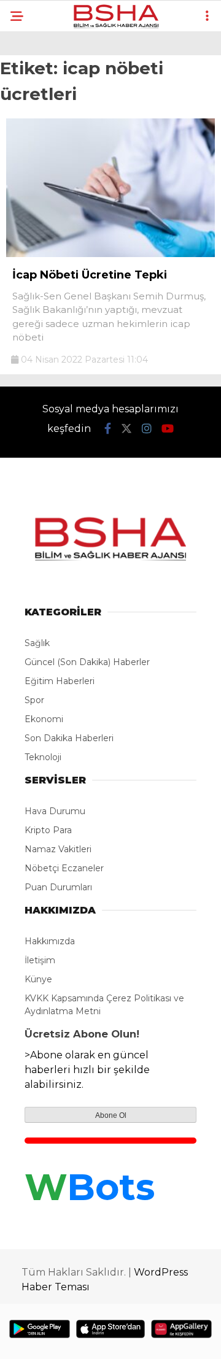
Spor (34, 700)
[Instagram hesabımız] (147, 429)
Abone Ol (110, 1115)
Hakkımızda (50, 941)
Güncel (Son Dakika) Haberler (87, 662)
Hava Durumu (55, 811)
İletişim (40, 960)
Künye (38, 979)
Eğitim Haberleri (60, 681)
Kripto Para (48, 830)
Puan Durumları (58, 887)
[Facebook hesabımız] (107, 429)
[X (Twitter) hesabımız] (126, 429)
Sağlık (37, 643)
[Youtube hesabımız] (167, 429)
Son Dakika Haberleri (69, 738)
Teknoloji (43, 757)
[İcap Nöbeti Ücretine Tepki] (110, 254)
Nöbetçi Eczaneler (64, 868)
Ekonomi (44, 719)
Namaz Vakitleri (58, 849)
